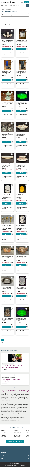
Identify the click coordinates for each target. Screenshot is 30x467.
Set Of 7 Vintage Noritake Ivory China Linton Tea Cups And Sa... (7, 42)
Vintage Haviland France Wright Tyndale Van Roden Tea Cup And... (21, 165)
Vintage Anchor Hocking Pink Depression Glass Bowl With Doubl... (21, 258)
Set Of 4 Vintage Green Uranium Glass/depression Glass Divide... (22, 103)
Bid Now (6, 49)
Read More (4, 369)
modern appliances (19, 394)
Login (22, 2)
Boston (15, 430)
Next (2, 342)
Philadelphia (17, 435)
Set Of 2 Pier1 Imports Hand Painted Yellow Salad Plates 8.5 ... (22, 196)
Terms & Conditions (9, 465)
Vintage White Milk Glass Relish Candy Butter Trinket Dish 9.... (7, 165)
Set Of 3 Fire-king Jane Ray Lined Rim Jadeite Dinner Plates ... (21, 288)
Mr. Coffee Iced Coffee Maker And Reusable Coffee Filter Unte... (21, 72)
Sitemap (23, 465)
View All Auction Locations (15, 441)
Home (2, 9)
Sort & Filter (7, 24)
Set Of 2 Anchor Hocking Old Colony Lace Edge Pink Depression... (7, 319)
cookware (3, 418)
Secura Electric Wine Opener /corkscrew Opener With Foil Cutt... (7, 72)
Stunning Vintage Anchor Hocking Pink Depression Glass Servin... (7, 258)
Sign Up (26, 2)
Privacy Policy (17, 465)
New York (4, 435)
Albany (3, 430)
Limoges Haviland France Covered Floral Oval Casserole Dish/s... (22, 134)
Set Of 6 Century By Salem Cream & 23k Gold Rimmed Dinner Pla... (7, 196)
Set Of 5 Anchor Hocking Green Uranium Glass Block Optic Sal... (21, 319)
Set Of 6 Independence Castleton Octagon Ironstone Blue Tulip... (21, 227)
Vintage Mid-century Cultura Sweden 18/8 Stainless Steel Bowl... (6, 288)
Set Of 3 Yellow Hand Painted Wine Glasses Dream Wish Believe (6, 227)
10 (25, 340)
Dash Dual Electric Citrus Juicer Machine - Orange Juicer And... (7, 103)
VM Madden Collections (7, 52)
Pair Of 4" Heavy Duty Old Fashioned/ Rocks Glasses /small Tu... (7, 134)
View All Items (6, 19)
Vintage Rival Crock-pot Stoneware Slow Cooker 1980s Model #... (21, 42)
